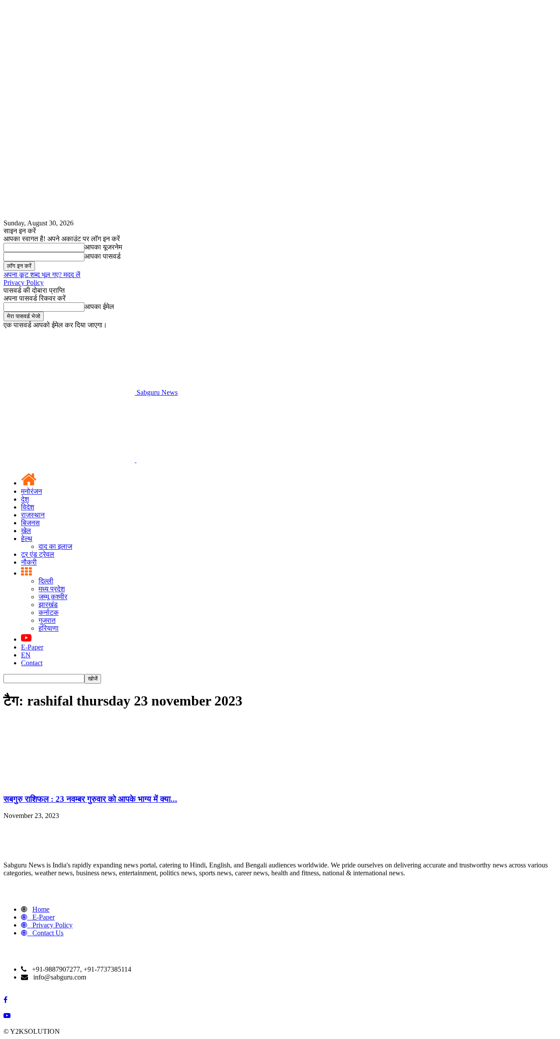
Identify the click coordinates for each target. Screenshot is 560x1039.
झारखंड (48, 604)
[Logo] (70, 459)
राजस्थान (33, 515)
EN (26, 655)
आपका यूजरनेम (103, 247)
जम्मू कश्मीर (52, 596)
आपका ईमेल (99, 306)
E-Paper (32, 647)
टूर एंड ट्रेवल (37, 554)
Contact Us (47, 933)
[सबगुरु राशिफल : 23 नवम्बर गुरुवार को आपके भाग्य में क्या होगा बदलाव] (69, 782)
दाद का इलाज (55, 546)
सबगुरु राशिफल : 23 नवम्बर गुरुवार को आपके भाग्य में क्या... (90, 799)
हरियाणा (48, 628)
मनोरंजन (31, 491)
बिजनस (30, 523)
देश (25, 499)
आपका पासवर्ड (102, 256)
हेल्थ (26, 538)
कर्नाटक (48, 612)
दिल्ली (45, 581)
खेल (26, 530)
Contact (31, 663)
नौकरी (29, 562)
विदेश (27, 507)
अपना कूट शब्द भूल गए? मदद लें (42, 274)
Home (40, 909)
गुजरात (47, 620)
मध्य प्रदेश (51, 589)
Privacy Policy (24, 282)
